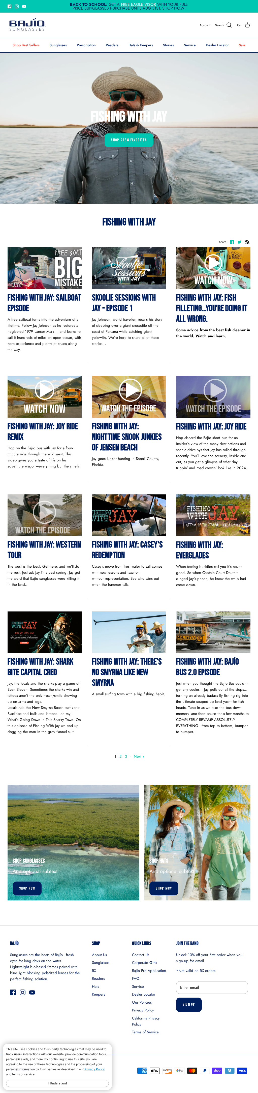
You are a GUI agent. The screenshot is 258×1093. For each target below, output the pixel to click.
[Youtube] (24, 6)
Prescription (86, 45)
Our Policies (142, 1002)
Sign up (189, 1004)
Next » (139, 756)
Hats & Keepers (140, 45)
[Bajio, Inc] (27, 25)
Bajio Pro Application (149, 970)
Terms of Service (145, 1032)
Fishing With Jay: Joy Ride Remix (43, 432)
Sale (242, 45)
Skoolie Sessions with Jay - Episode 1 (124, 303)
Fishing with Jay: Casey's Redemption (127, 550)
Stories (168, 45)
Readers (112, 45)
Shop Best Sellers (26, 45)
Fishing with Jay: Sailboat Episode (44, 303)
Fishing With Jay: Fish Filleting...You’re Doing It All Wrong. (211, 308)
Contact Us (140, 955)
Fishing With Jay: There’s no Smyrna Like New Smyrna (127, 672)
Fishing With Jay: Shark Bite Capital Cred (40, 667)
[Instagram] (17, 6)
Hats (95, 986)
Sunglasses (58, 45)
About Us (99, 955)
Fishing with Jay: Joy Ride (211, 426)
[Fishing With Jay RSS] (247, 241)
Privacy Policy (143, 1010)
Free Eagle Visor (138, 4)
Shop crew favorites (129, 140)
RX (94, 970)
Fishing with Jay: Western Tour (44, 550)
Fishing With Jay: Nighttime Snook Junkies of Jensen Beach (127, 437)
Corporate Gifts (144, 962)
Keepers (98, 994)
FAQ (135, 978)
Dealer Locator (217, 45)
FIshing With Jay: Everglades (199, 550)
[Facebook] (9, 6)
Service (190, 45)
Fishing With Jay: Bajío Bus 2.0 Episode (207, 667)
